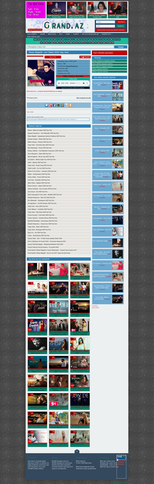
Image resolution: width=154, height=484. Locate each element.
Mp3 (60, 26)
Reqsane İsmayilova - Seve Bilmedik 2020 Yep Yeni (43, 133)
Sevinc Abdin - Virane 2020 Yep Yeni (39, 177)
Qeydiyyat (121, 22)
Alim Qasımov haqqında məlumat (103, 66)
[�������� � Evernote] (58, 105)
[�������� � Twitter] (46, 105)
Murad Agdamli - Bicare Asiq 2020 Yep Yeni (41, 156)
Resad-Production (72, 66)
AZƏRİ (42, 34)
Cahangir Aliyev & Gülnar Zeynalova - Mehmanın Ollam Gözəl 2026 (80, 297)
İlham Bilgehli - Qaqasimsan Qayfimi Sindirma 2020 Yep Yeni (46, 136)
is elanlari (95, 305)
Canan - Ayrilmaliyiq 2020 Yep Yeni (38, 235)
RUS (60, 34)
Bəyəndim (85, 57)
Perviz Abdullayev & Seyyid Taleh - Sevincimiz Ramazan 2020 (47, 241)
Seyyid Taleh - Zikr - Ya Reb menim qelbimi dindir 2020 (45, 238)
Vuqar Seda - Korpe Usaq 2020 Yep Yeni (40, 165)
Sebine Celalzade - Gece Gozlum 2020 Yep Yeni (42, 189)
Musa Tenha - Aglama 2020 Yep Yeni (39, 183)
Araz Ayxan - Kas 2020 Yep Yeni (37, 191)
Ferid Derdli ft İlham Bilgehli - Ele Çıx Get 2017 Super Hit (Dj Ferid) (49, 253)
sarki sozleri (95, 307)
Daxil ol (120, 26)
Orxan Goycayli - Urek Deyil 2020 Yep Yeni (41, 215)
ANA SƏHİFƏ (32, 34)
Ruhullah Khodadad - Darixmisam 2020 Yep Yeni (42, 221)
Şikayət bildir (53, 57)
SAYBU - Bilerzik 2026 (80, 444)
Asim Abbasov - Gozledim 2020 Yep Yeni (40, 209)
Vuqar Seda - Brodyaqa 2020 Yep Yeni (39, 229)
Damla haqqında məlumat (100, 69)
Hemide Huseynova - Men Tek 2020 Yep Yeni (41, 197)
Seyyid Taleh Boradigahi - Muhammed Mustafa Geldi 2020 (45, 244)
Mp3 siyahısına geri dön (83, 98)
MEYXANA (52, 34)
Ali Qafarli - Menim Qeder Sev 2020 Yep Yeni (42, 159)
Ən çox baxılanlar (90, 34)
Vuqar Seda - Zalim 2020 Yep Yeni (38, 227)
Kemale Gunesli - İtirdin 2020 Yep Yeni (39, 139)
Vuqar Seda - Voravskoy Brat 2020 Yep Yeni (41, 145)
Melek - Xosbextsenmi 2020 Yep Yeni (39, 174)
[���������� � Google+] (50, 105)
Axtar (121, 47)
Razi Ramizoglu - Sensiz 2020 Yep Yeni (39, 148)
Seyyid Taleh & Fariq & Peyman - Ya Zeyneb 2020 (43, 247)
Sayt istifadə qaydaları (103, 52)
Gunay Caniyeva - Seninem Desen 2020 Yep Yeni (42, 218)
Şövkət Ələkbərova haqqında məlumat (104, 61)
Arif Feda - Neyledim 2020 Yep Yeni (39, 180)
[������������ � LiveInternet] (66, 105)
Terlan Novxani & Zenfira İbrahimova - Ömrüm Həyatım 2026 (37, 297)
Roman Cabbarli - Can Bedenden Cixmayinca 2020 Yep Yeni (46, 151)
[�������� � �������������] (70, 105)
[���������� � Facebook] (54, 105)
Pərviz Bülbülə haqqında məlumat (103, 63)
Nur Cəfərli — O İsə (58, 351)
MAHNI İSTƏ (106, 34)
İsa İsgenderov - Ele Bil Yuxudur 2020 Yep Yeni (42, 203)
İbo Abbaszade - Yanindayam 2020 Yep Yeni (41, 200)
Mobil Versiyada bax (35, 30)
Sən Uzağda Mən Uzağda (37, 277)
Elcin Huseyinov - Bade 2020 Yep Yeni (39, 153)
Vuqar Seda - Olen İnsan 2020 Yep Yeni (39, 212)
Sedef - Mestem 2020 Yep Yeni (37, 162)
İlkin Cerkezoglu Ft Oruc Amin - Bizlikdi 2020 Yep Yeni (45, 194)
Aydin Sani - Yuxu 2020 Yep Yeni (38, 206)
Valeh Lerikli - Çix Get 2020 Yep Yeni (39, 168)
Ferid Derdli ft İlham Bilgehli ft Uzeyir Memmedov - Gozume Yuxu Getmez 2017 (52, 250)
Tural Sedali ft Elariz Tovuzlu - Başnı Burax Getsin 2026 (58, 334)
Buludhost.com (122, 482)
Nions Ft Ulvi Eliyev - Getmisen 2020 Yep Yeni (42, 171)
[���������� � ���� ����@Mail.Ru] (62, 105)
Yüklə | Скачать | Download (73, 76)
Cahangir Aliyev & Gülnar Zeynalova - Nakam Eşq (80, 334)
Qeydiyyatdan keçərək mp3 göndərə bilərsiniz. (111, 30)
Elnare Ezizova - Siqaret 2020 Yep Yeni (39, 186)
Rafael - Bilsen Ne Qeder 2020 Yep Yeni (40, 130)
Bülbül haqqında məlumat (100, 71)
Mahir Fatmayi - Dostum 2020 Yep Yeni (40, 142)
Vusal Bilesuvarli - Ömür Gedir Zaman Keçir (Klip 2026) (37, 390)
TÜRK (68, 34)
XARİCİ (76, 34)
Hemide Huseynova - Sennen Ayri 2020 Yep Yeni (42, 224)
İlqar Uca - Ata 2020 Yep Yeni (37, 232)
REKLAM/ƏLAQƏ (33, 36)
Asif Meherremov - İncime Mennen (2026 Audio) (102, 287)
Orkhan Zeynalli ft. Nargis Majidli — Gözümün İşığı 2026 (102, 163)
